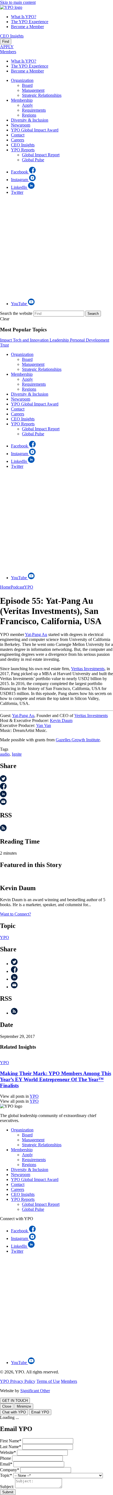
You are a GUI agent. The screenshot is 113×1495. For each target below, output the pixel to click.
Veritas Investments (87, 668)
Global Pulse (33, 159)
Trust (4, 345)
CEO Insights (12, 36)
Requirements (34, 110)
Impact (6, 340)
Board (27, 85)
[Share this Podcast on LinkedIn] (3, 795)
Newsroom (20, 125)
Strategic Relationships (41, 95)
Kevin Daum (61, 720)
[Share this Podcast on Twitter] (3, 780)
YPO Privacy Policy (17, 1381)
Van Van (43, 725)
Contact (17, 135)
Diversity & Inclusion (29, 120)
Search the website (16, 313)
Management (33, 90)
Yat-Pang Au (36, 634)
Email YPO (40, 1412)
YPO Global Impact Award (34, 130)
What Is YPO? (23, 16)
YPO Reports (23, 149)
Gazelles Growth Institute (78, 739)
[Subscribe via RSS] (3, 829)
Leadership (60, 340)
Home (5, 587)
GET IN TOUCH (15, 1401)
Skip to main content (18, 2)
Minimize (24, 1406)
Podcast (17, 587)
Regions (29, 115)
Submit (7, 1492)
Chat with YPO (14, 1412)
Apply (27, 105)
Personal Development (89, 340)
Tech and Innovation (31, 340)
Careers (17, 140)
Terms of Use (48, 1381)
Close (6, 1406)
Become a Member (27, 26)
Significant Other (35, 1390)
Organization (22, 80)
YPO (28, 587)
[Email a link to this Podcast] (3, 803)
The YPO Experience (29, 21)
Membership (22, 100)
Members (8, 51)
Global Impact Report (41, 154)
